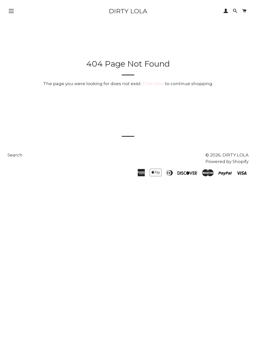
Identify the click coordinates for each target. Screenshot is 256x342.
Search (15, 154)
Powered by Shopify (227, 161)
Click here (153, 83)
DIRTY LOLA (128, 11)
